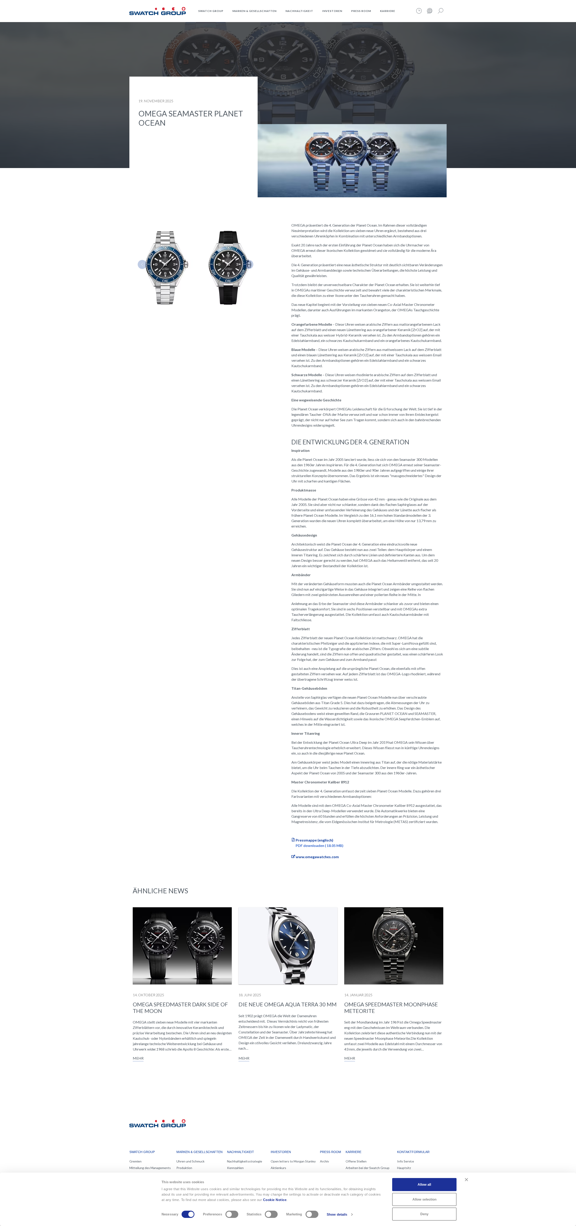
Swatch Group (210, 11)
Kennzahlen (235, 1168)
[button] (142, 264)
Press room (361, 11)
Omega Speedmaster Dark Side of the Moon (180, 1007)
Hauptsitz (404, 1168)
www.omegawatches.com (317, 857)
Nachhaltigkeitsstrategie (244, 1161)
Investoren (332, 11)
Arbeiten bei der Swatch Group (367, 1168)
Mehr (138, 1058)
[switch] (231, 1214)
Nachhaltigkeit (299, 11)
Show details (337, 1214)
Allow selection (424, 1199)
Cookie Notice (275, 1200)
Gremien (135, 1161)
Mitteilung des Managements (150, 1168)
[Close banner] (466, 1179)
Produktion (184, 1168)
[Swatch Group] (157, 10)
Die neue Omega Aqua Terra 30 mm (287, 1004)
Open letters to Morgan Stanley (293, 1161)
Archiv (324, 1161)
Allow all (424, 1184)
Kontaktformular (413, 1152)
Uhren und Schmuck (190, 1161)
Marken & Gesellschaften (254, 11)
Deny (424, 1214)
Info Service (405, 1161)
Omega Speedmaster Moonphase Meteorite (391, 1007)
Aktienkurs (278, 1168)
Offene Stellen (356, 1161)
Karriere (387, 11)
